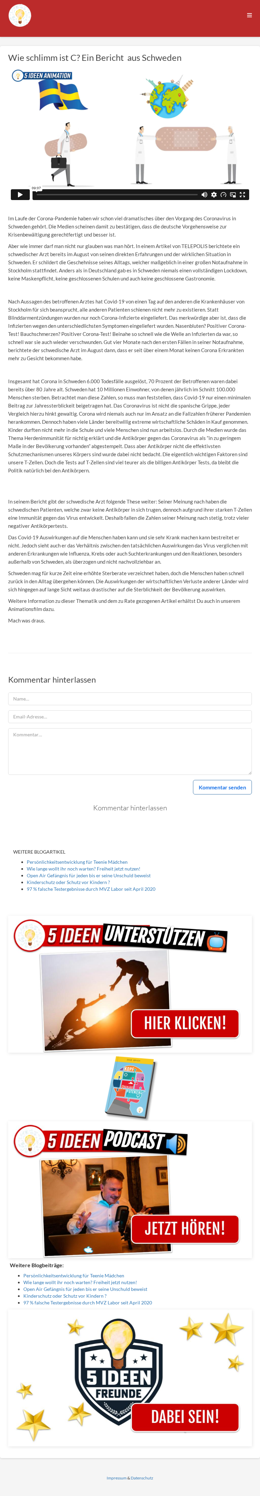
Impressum (117, 1477)
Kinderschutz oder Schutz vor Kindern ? (68, 882)
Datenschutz (142, 1477)
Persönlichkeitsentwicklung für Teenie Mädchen (77, 862)
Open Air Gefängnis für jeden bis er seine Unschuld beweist (89, 875)
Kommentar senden (222, 787)
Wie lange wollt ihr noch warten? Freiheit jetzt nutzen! (83, 869)
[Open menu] (249, 15)
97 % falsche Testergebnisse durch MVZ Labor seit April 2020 (91, 889)
